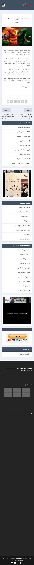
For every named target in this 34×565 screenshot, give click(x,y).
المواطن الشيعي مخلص (24, 277)
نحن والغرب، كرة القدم (24, 208)
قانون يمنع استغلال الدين (24, 268)
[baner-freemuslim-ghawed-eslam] (7, 300)
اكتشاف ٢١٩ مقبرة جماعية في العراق (21, 163)
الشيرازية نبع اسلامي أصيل (23, 272)
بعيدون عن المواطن (25, 263)
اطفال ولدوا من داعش (24, 145)
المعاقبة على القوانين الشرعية (23, 230)
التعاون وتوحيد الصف (24, 239)
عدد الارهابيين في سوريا (24, 127)
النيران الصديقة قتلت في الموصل (22, 150)
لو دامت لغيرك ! (26, 250)
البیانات (17, 22)
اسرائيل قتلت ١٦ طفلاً (25, 154)
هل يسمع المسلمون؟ (25, 141)
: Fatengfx (20, 560)
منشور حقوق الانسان (25, 286)
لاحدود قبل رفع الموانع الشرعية (22, 226)
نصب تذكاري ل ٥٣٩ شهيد (23, 136)
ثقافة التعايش (26, 235)
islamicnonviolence (19, 558)
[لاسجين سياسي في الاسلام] (10, 171)
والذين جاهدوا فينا (25, 217)
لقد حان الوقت (26, 221)
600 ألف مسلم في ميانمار (24, 132)
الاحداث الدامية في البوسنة (23, 159)
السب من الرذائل (26, 259)
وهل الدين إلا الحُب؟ (25, 291)
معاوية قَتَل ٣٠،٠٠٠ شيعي (24, 212)
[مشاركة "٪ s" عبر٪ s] (26, 101)
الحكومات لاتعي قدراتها (24, 282)
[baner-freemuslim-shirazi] (20, 300)
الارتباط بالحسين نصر (25, 254)
